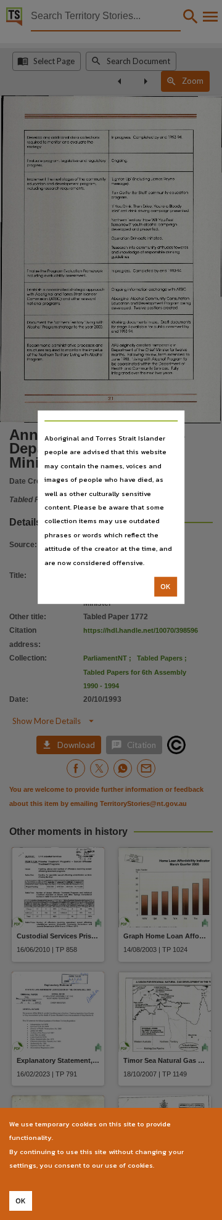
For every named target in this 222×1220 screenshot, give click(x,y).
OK (165, 586)
